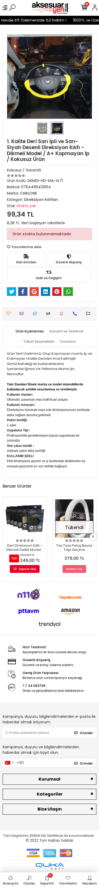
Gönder (86, 732)
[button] (13, 76)
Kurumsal (49, 779)
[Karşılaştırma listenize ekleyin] (49, 313)
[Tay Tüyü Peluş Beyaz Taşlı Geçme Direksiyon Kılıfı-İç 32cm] (74, 518)
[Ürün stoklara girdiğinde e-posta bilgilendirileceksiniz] (62, 313)
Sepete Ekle (27, 569)
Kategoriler (50, 794)
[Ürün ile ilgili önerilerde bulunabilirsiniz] (89, 313)
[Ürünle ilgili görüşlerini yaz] (36, 313)
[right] (93, 537)
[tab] (30, 331)
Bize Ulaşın (49, 809)
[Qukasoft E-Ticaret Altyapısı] (50, 866)
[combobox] (9, 762)
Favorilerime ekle (26, 246)
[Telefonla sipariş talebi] (76, 313)
